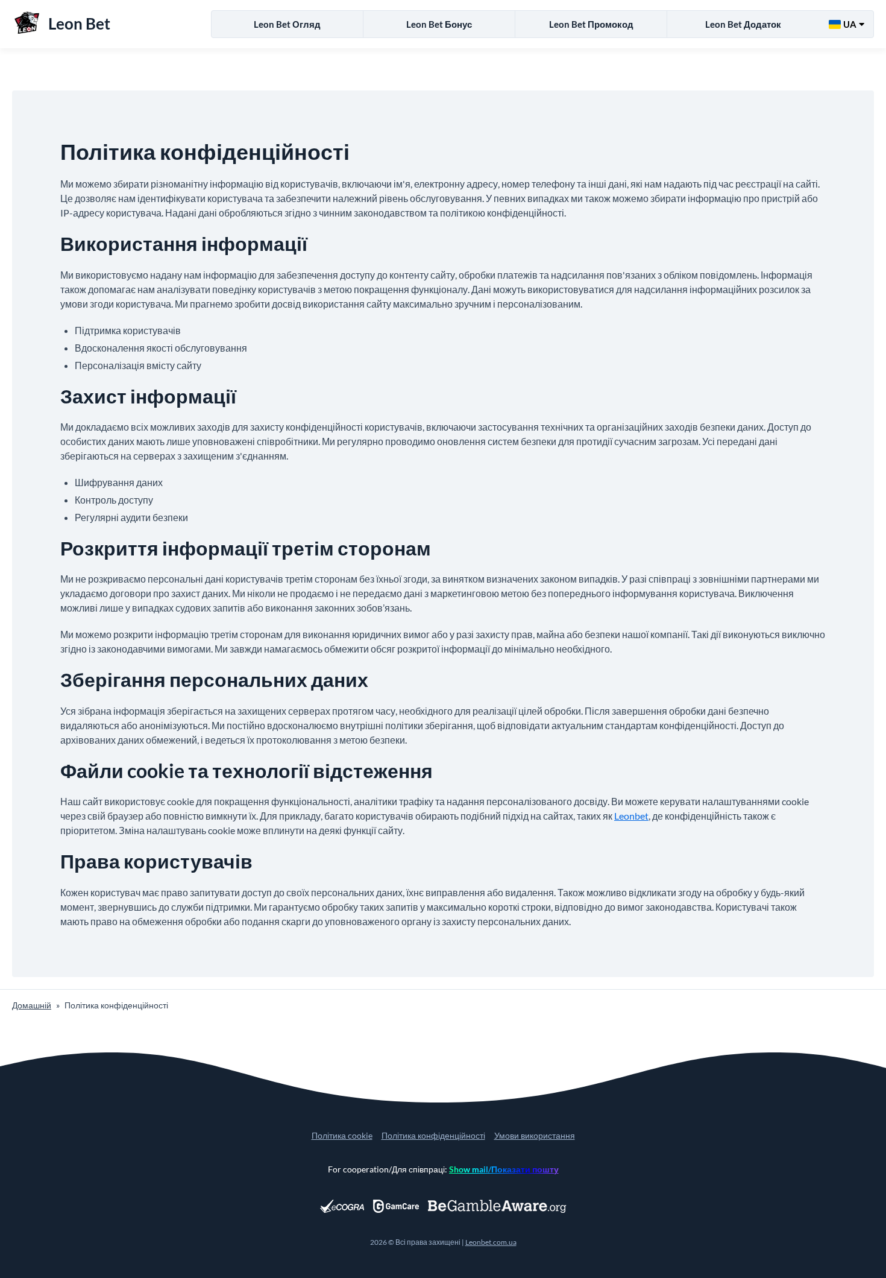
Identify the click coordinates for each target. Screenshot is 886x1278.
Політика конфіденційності (433, 1135)
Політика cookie (342, 1135)
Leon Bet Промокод (591, 24)
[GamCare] (396, 1206)
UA (849, 24)
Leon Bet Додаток (743, 24)
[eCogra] (342, 1206)
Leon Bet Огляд (287, 24)
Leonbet (631, 815)
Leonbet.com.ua (491, 1242)
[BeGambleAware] (497, 1206)
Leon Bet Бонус (439, 24)
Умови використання (534, 1135)
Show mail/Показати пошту (504, 1169)
